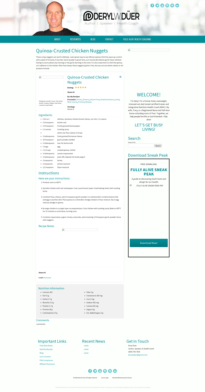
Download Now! (149, 243)
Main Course (72, 102)
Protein (81, 102)
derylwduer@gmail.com (137, 355)
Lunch (117, 99)
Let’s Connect (45, 356)
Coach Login (105, 378)
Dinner (79, 99)
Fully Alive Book (46, 345)
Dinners (86, 99)
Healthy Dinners (107, 99)
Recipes (88, 102)
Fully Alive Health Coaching (137, 39)
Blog (93, 39)
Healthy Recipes (46, 349)
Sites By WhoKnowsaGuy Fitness (122, 378)
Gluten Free (95, 99)
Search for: (132, 142)
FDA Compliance (46, 360)
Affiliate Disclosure (47, 364)
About (57, 39)
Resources (75, 39)
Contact (109, 39)
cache (86, 345)
